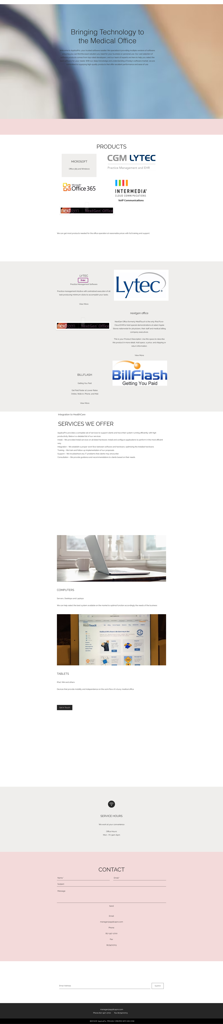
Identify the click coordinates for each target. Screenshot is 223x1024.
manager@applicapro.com (111, 922)
